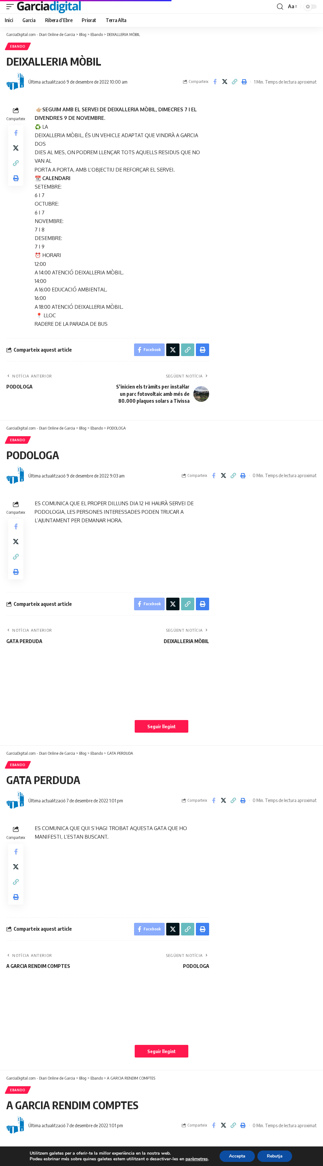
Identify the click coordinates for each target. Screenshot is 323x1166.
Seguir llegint (161, 726)
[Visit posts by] (15, 81)
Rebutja (275, 1156)
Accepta (237, 1156)
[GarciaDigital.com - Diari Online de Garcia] (49, 6)
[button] (11, 6)
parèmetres (196, 1159)
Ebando (18, 46)
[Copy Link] (234, 82)
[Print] (244, 82)
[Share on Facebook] (214, 82)
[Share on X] (224, 82)
